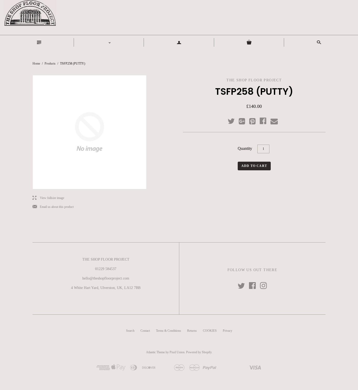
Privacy (227, 331)
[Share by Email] (273, 121)
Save (255, 120)
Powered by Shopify (198, 352)
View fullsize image (48, 198)
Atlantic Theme (155, 352)
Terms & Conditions (168, 331)
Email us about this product (53, 207)
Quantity (245, 148)
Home (36, 63)
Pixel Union (177, 352)
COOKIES (210, 331)
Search (130, 331)
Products (50, 63)
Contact (145, 331)
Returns (192, 331)
